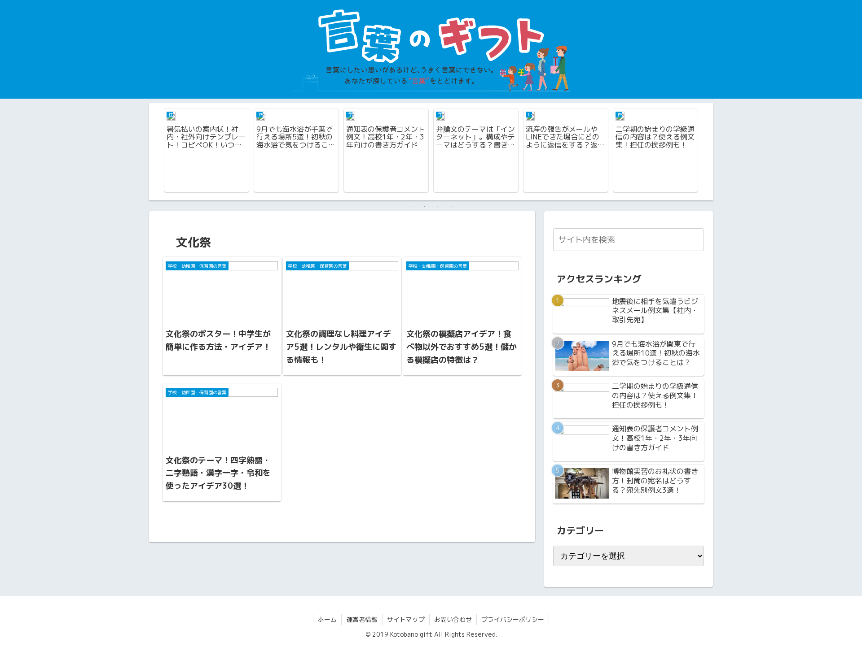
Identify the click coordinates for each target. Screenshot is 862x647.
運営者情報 (362, 619)
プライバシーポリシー (512, 619)
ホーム (327, 619)
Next (706, 151)
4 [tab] (451, 206)
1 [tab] (410, 206)
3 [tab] (437, 206)
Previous (155, 151)
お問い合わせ (453, 619)
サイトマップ (406, 619)
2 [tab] (424, 206)
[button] (695, 239)
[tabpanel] (206, 150)
